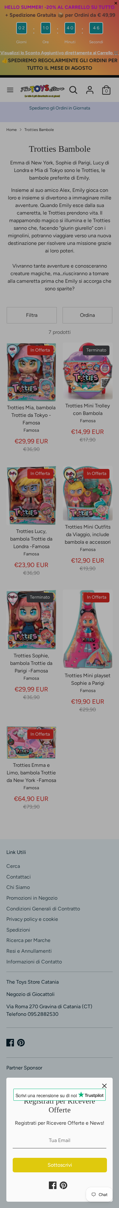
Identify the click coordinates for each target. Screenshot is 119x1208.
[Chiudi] (104, 1086)
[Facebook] (52, 1185)
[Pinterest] (63, 1185)
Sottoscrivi (60, 1165)
